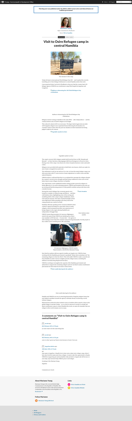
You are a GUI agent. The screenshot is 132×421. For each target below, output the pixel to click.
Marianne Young (66, 28)
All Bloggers (112, 2)
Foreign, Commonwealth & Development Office (19, 2)
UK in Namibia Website (77, 388)
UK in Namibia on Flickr (78, 384)
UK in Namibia (68, 33)
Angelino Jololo (49, 346)
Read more (38, 391)
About (106, 2)
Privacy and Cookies (40, 414)
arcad (46, 323)
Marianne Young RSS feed (45, 400)
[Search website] (130, 2)
